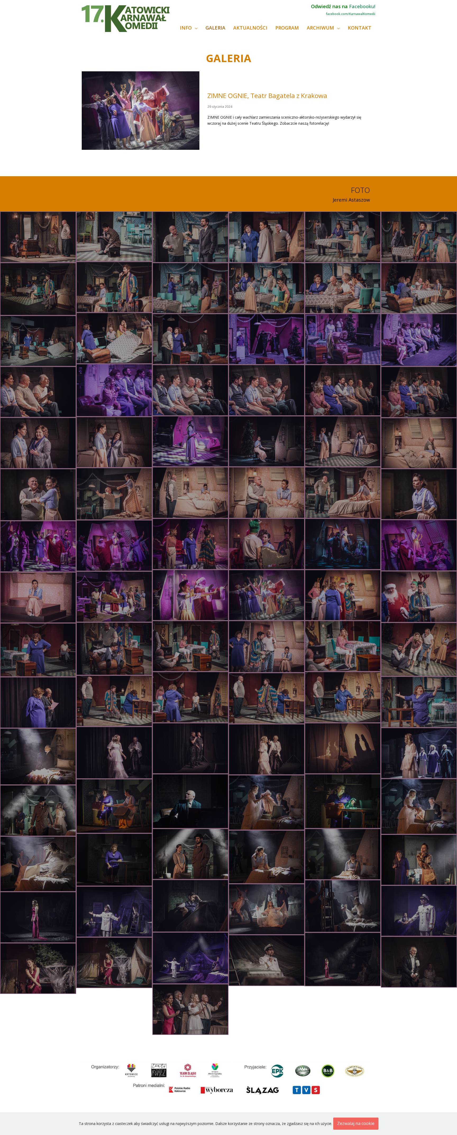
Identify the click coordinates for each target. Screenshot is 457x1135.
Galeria (215, 28)
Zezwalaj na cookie (355, 1123)
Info (186, 28)
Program (287, 28)
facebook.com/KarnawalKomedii (350, 14)
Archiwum (321, 28)
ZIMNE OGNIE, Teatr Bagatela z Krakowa (267, 95)
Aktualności (250, 28)
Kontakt (359, 28)
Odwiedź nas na (343, 6)
